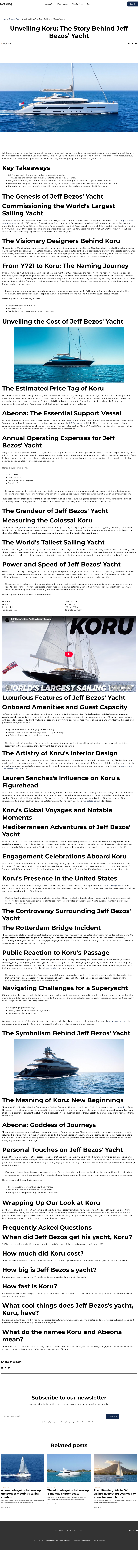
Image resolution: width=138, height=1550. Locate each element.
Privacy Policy (99, 1540)
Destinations (62, 4)
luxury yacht (50, 968)
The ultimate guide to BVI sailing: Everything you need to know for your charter (115, 1494)
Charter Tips (77, 4)
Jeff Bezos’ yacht (77, 423)
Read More (4, 1507)
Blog (88, 4)
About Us (49, 4)
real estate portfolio (92, 801)
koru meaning (119, 1107)
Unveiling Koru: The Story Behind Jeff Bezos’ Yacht (69, 32)
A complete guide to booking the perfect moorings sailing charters (21, 1494)
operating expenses (116, 1021)
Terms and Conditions (82, 1540)
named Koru (26, 527)
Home (3, 19)
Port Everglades (114, 885)
